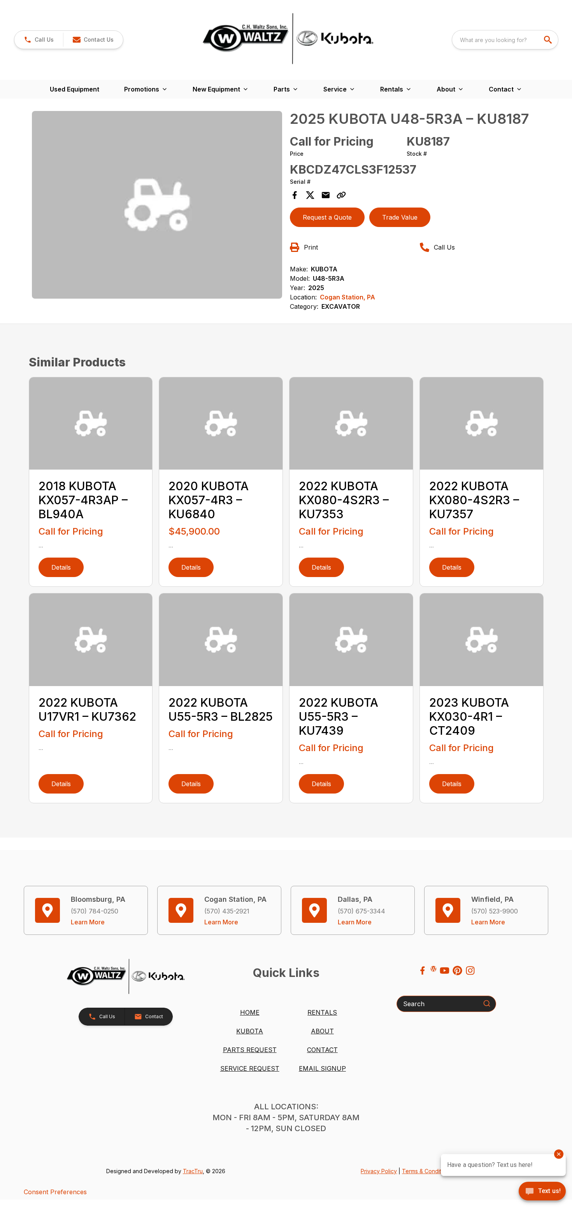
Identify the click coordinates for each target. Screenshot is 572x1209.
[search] (548, 40)
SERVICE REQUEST (249, 1068)
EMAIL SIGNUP (322, 1068)
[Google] (433, 968)
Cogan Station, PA (347, 297)
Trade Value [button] (400, 217)
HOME (250, 1012)
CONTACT (322, 1050)
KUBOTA (249, 1031)
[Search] (487, 1003)
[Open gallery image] (157, 205)
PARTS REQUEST (250, 1050)
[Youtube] (444, 970)
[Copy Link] (341, 195)
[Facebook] (422, 970)
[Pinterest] (457, 970)
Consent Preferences (55, 1192)
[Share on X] (310, 195)
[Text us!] (542, 1192)
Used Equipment (74, 89)
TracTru (193, 1171)
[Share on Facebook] (294, 195)
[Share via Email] (325, 195)
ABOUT (322, 1031)
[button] (38, 40)
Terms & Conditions (427, 1171)
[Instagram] (470, 970)
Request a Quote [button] (327, 217)
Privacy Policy (379, 1171)
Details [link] (61, 567)
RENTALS (322, 1012)
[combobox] (505, 39)
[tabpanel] (157, 206)
